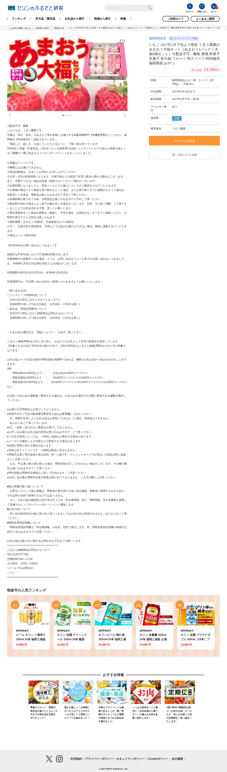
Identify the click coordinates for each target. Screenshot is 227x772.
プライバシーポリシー (99, 758)
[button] (63, 115)
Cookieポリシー (158, 758)
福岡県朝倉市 (157, 38)
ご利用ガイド (176, 18)
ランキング (19, 18)
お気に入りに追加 (187, 154)
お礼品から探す (75, 18)
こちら (11, 572)
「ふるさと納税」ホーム (20, 28)
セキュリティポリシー (130, 758)
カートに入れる (184, 141)
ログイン (190, 11)
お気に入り (202, 11)
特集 (123, 18)
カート (214, 11)
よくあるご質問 (205, 18)
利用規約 (76, 758)
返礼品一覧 (59, 28)
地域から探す (102, 18)
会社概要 (177, 758)
